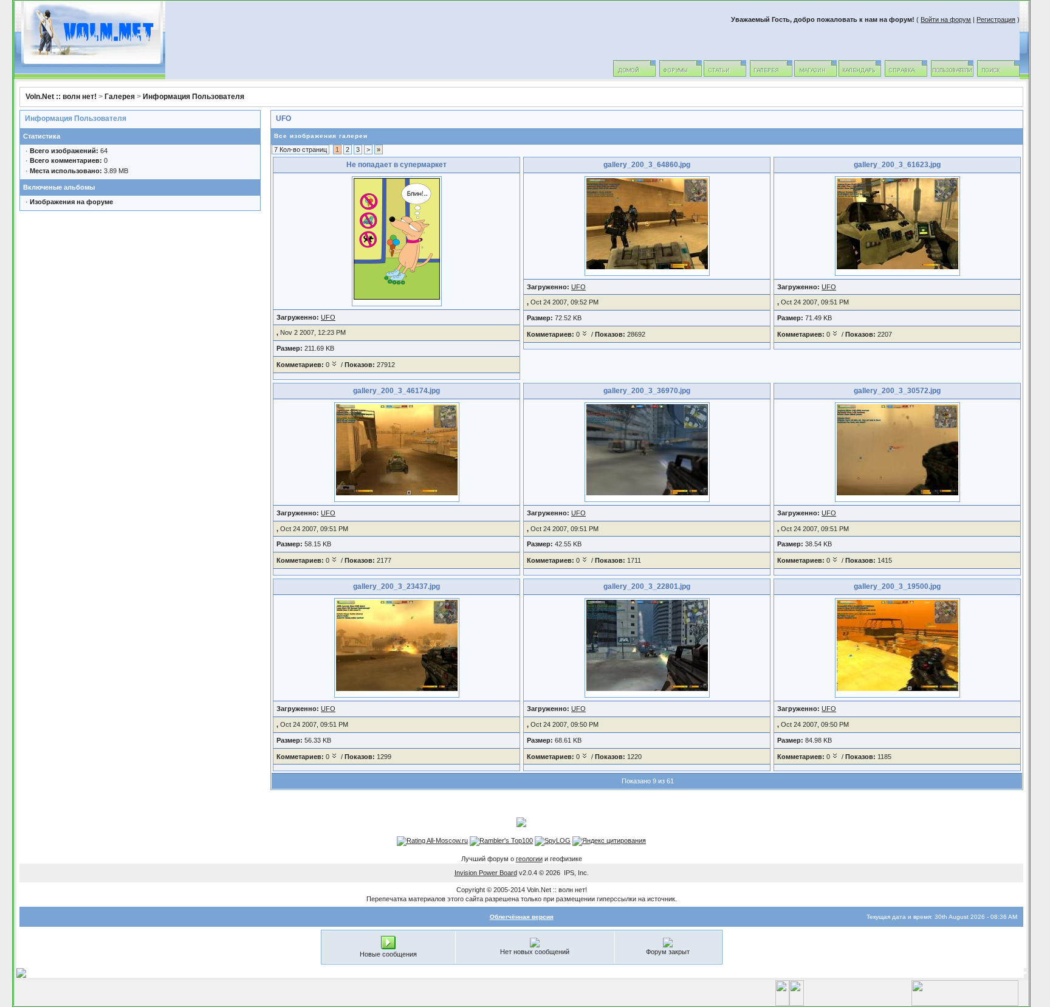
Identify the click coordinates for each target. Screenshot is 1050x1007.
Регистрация (995, 19)
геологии (529, 858)
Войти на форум (946, 19)
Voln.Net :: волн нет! (61, 96)
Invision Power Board (486, 872)
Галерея (120, 96)
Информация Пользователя (193, 96)
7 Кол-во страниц (300, 149)
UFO (283, 118)
